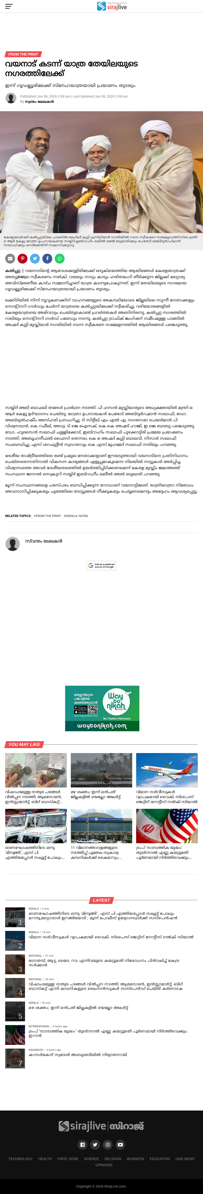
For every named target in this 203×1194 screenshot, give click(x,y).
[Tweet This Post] (35, 260)
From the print (48, 516)
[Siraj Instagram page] (108, 1145)
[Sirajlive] (101, 1131)
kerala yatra (77, 516)
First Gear (67, 1159)
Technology (20, 1159)
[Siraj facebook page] (82, 1145)
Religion (113, 1159)
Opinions (104, 1165)
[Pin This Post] (22, 260)
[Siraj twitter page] (95, 1145)
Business (135, 1159)
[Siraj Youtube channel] (120, 1145)
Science (91, 1159)
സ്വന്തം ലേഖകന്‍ (39, 102)
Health (45, 1159)
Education (160, 1159)
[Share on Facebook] (60, 260)
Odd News (185, 1159)
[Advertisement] (101, 371)
